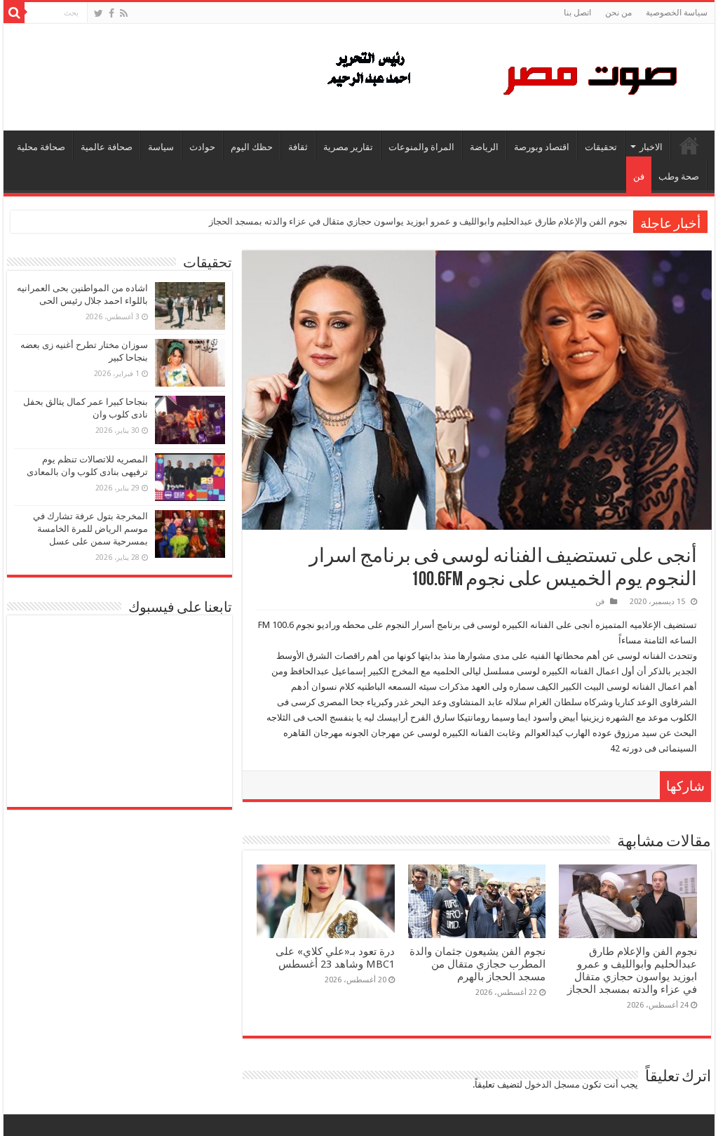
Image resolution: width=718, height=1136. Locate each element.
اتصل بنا (577, 13)
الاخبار (651, 147)
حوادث (202, 147)
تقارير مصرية (348, 147)
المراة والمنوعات (421, 147)
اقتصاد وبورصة (541, 147)
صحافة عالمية (107, 147)
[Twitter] (98, 13)
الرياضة (484, 147)
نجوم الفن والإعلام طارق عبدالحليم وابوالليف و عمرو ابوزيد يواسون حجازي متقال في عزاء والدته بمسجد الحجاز (418, 221)
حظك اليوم (252, 147)
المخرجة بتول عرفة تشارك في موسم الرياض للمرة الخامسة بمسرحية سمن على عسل (90, 529)
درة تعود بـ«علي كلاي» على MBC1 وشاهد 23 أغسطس (335, 957)
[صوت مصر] (501, 74)
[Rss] (123, 13)
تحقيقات (601, 147)
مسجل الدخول (552, 1084)
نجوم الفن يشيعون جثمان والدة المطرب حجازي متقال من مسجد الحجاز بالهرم (477, 964)
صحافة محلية (41, 147)
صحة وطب (678, 176)
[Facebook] (111, 13)
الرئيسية (689, 145)
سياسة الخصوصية (676, 13)
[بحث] (14, 12)
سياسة (161, 147)
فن (638, 176)
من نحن (618, 13)
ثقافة (298, 147)
